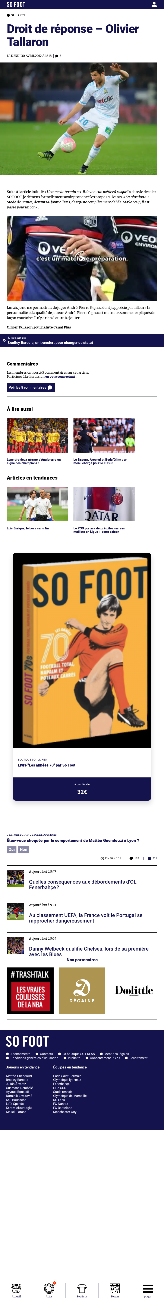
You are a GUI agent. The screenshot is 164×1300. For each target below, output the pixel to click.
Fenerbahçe (61, 1084)
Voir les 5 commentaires (27, 387)
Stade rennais (63, 1092)
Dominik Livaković (19, 1096)
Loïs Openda (15, 1104)
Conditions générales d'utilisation (34, 1058)
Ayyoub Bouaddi (17, 1092)
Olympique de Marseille (70, 1096)
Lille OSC (59, 1088)
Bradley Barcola (17, 1080)
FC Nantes (60, 1104)
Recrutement (138, 1058)
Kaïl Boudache (16, 1100)
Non (23, 849)
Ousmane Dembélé (19, 1088)
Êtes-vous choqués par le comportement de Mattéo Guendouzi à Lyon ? (73, 840)
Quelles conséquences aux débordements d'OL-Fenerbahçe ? (52, 867)
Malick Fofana (16, 1112)
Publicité (74, 1058)
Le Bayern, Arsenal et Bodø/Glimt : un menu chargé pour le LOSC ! (101, 421)
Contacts (46, 1054)
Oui (12, 849)
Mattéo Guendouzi (19, 1076)
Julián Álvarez (16, 1084)
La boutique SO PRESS (79, 1054)
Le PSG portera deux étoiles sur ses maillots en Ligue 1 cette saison (99, 490)
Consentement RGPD (105, 1058)
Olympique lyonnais (67, 1080)
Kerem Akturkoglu (19, 1108)
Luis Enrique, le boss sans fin (28, 488)
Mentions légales (116, 1054)
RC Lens (59, 1100)
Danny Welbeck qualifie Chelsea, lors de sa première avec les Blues (56, 934)
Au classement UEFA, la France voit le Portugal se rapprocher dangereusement (65, 900)
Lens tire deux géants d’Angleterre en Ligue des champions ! (35, 421)
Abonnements (20, 1054)
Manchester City (64, 1112)
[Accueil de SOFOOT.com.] (26, 4)
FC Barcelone (62, 1108)
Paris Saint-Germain (67, 1076)
